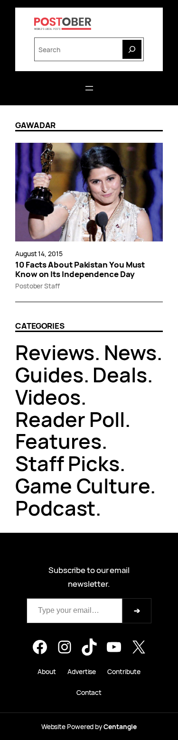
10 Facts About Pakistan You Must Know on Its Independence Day (80, 269)
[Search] (131, 49)
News (130, 352)
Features (58, 441)
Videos (48, 397)
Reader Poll (70, 419)
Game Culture (82, 486)
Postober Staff (37, 285)
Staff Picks (67, 463)
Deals (120, 374)
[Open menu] (89, 88)
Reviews (54, 352)
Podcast (55, 508)
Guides (49, 374)
